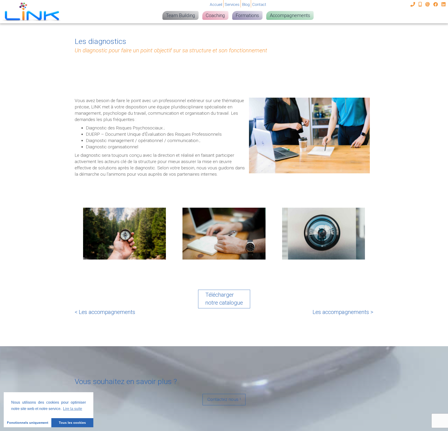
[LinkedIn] (443, 4)
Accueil (216, 4)
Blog (246, 4)
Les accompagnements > (343, 312)
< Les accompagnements (105, 312)
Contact (259, 4)
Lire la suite (72, 409)
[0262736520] (413, 4)
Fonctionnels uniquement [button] (27, 422)
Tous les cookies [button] (72, 422)
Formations (247, 15)
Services (232, 4)
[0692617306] (421, 4)
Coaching (215, 15)
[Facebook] (436, 4)
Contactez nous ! (224, 399)
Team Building (180, 15)
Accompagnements (290, 15)
